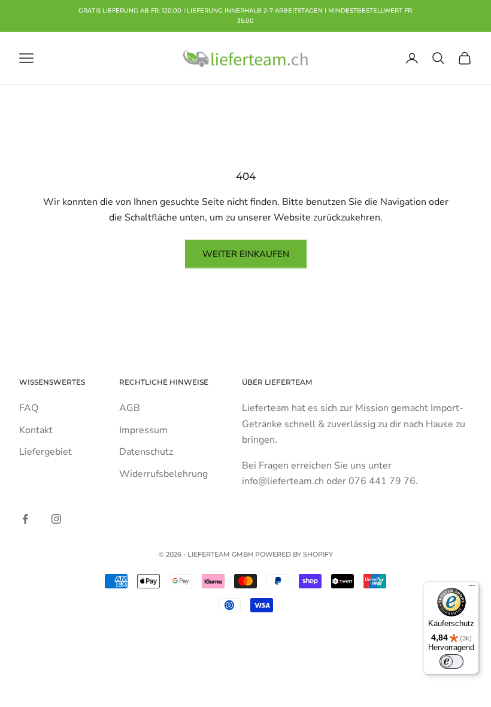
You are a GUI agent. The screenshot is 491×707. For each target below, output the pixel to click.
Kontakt (36, 430)
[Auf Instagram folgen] (56, 519)
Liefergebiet (45, 451)
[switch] (451, 661)
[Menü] (472, 588)
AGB (129, 408)
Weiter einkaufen (245, 254)
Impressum (143, 430)
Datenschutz (146, 451)
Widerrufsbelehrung (163, 474)
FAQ (28, 408)
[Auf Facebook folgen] (25, 519)
